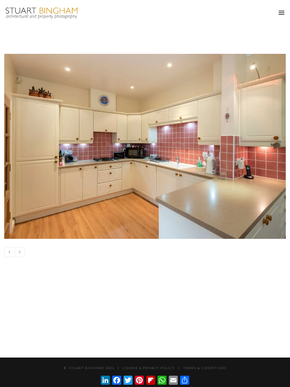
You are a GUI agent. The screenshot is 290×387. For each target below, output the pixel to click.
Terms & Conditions (205, 368)
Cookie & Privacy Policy (149, 368)
